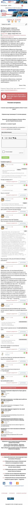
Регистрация (4, 5)
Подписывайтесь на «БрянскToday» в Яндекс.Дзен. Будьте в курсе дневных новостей (16, 96)
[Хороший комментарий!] (24, 164)
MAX (10, 483)
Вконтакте (4, 483)
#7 (12, 266)
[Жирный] (2, 138)
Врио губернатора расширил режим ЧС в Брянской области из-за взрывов (14, 448)
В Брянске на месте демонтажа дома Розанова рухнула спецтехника (14, 442)
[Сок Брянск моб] (14, 13)
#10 (12, 198)
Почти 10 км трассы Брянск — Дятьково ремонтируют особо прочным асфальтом (14, 445)
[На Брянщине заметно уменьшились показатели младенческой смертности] (14, 36)
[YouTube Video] (15, 138)
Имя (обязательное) (6, 132)
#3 (12, 353)
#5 (12, 317)
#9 (12, 215)
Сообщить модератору (11, 181)
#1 (12, 376)
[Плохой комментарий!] (26, 164)
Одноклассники (17, 483)
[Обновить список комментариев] (11, 161)
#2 (12, 364)
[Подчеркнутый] (6, 138)
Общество (4, 33)
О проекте (12, 493)
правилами (4, 129)
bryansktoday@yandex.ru (11, 90)
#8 (12, 226)
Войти (9, 5)
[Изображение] (10, 138)
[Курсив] (4, 138)
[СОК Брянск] (14, 1)
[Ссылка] (12, 138)
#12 (12, 164)
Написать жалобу (21, 493)
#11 (12, 185)
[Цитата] (13, 138)
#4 (12, 335)
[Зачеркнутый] (8, 138)
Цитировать (23, 181)
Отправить (5, 157)
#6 (12, 304)
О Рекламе (4, 493)
